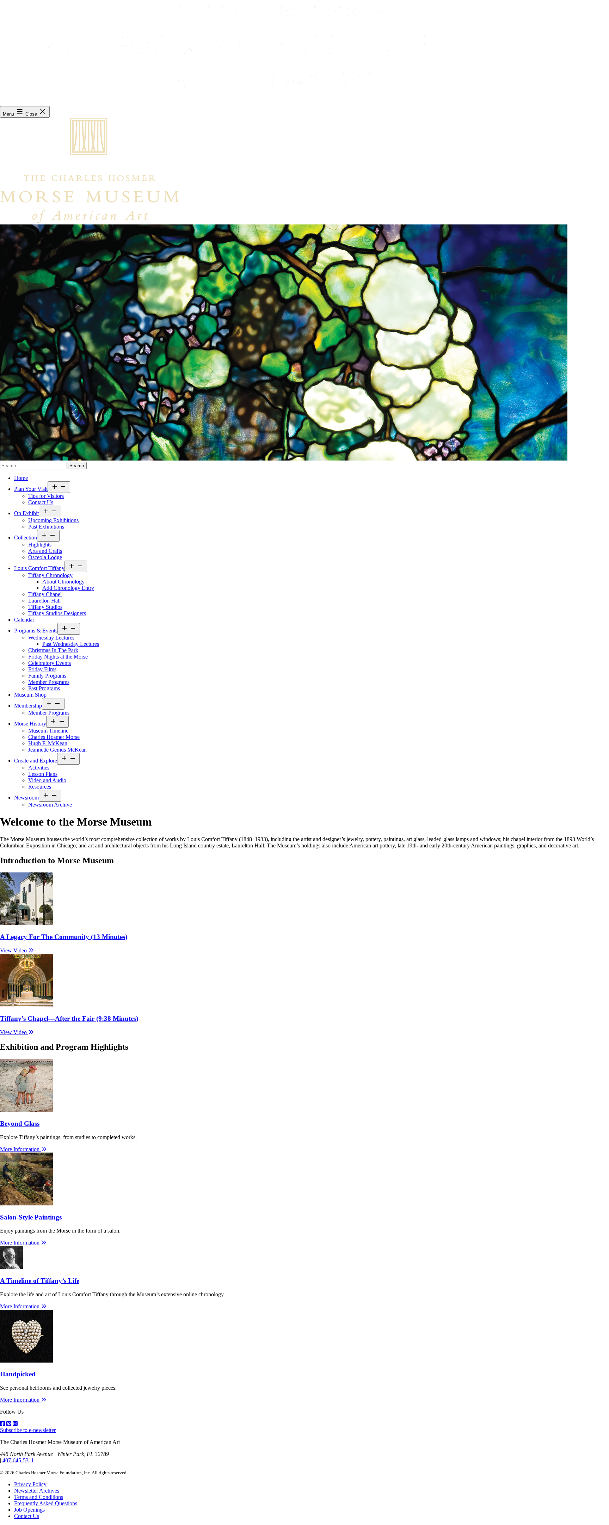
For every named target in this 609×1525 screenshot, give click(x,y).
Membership (28, 706)
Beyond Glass (19, 1123)
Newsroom (26, 798)
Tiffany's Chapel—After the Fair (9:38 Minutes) (69, 1018)
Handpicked (18, 1374)
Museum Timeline (48, 731)
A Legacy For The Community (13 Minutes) (63, 936)
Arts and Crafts (45, 551)
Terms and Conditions (38, 1497)
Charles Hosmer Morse (54, 737)
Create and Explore (35, 761)
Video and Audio (47, 780)
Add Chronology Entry (68, 588)
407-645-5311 (18, 1460)
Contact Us (40, 502)
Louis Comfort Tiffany (39, 568)
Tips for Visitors (46, 496)
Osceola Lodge (45, 557)
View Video (14, 950)
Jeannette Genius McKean (57, 750)
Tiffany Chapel (45, 594)
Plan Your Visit (31, 489)
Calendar (24, 620)
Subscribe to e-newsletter (28, 1430)
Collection (25, 538)
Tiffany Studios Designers (57, 613)
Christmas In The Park (53, 650)
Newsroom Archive (50, 805)
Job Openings (29, 1510)
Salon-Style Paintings (31, 1217)
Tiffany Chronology (50, 575)
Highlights (39, 545)
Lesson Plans (42, 774)
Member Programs (48, 682)
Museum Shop (30, 695)
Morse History (30, 724)
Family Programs (47, 676)
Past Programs (44, 688)
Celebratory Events (49, 663)
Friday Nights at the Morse (58, 657)
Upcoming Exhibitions (53, 520)
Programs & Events (35, 631)
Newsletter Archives (36, 1491)
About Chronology (63, 582)
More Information (20, 1149)
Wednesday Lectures (51, 638)
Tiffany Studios (45, 607)
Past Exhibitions (46, 527)
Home (21, 478)
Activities (38, 768)
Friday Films (42, 669)
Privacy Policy (30, 1484)
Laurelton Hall (44, 601)
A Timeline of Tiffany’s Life (39, 1280)
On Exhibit (26, 513)
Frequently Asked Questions (45, 1503)
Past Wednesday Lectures (70, 644)
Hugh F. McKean (47, 743)
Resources (39, 787)
